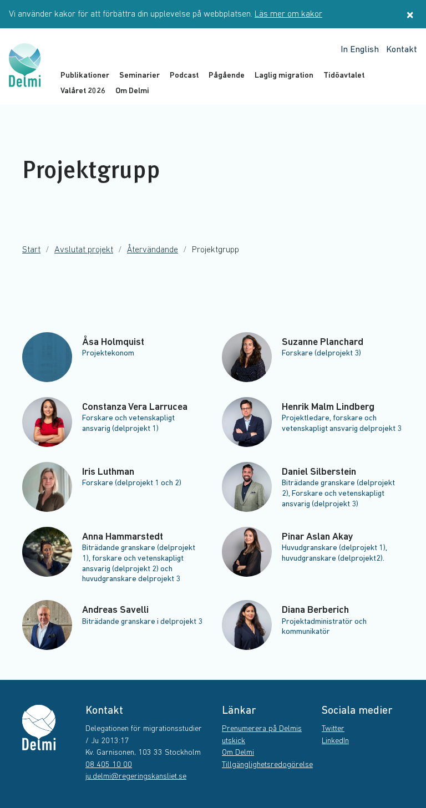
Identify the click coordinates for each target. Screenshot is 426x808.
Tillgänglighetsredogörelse (267, 765)
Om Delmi (132, 91)
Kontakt (401, 49)
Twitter (333, 729)
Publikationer (84, 76)
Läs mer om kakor (288, 14)
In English (360, 49)
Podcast (184, 76)
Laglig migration (284, 76)
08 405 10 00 (108, 765)
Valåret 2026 (82, 91)
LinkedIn (335, 741)
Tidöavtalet (343, 76)
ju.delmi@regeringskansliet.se (135, 777)
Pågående (227, 76)
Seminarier (139, 76)
